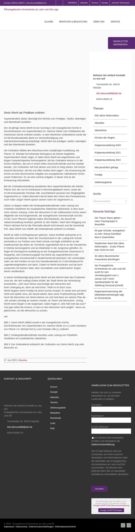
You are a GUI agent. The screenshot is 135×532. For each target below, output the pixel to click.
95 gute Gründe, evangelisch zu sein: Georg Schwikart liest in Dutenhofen (110, 233)
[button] (127, 21)
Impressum (9, 527)
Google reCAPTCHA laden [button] (111, 510)
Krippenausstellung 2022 (108, 160)
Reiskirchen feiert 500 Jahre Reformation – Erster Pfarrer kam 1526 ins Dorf (109, 246)
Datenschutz (22, 527)
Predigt (98, 174)
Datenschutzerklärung (102, 444)
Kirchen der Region (105, 137)
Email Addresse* (100, 426)
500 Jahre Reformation (107, 115)
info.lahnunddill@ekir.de (36, 3)
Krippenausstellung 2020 (108, 145)
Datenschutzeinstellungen (41, 527)
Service (53, 387)
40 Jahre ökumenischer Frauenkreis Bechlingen (107, 258)
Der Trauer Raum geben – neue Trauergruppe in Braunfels (108, 221)
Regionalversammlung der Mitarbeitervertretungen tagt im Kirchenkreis (109, 294)
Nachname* (97, 415)
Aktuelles (22, 360)
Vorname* (96, 405)
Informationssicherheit (65, 527)
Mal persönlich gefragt (106, 167)
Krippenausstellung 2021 (108, 152)
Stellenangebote (103, 182)
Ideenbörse (101, 130)
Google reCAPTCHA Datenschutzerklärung (111, 505)
